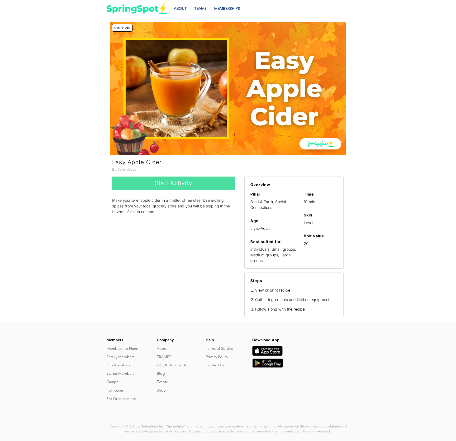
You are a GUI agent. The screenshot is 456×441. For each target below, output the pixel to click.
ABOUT (180, 8)
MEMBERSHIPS (227, 8)
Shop (161, 390)
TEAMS (200, 8)
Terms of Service (219, 348)
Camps (112, 381)
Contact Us (215, 365)
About (162, 348)
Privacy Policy (217, 357)
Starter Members (120, 373)
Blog (161, 373)
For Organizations (121, 398)
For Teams (115, 390)
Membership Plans (122, 348)
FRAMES (164, 357)
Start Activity (173, 183)
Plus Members (118, 365)
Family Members (120, 357)
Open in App (122, 27)
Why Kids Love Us (172, 365)
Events (162, 381)
